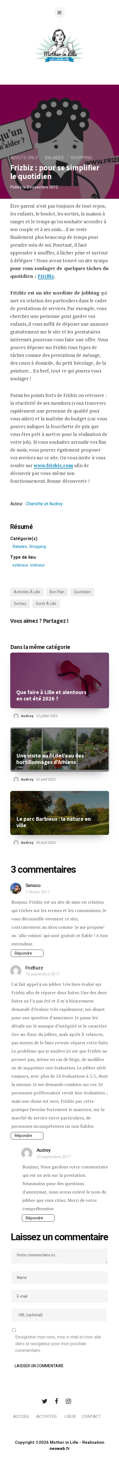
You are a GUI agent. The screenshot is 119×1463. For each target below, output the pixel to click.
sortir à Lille (46, 604)
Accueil (21, 1416)
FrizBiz (46, 276)
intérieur (37, 565)
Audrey (27, 716)
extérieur (20, 565)
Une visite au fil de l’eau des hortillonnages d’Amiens (50, 759)
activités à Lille (27, 592)
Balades (54, 158)
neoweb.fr (60, 1448)
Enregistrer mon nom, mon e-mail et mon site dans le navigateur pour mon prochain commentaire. (58, 1344)
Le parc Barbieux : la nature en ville (53, 822)
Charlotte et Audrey (44, 504)
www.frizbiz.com (53, 465)
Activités (46, 1416)
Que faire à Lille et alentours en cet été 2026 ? (51, 695)
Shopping (81, 158)
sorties (20, 604)
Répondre (23, 953)
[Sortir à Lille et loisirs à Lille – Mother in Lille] (59, 52)
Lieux (70, 1416)
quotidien (82, 592)
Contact (91, 1416)
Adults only (24, 158)
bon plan (57, 592)
